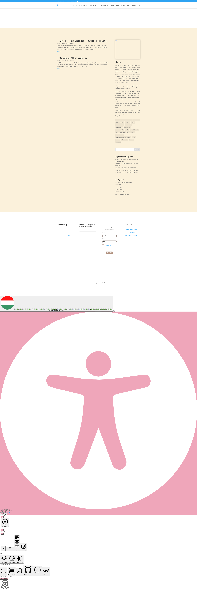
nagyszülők (132, 130)
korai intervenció (119, 125)
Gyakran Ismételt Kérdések (131, 235)
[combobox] (56, 304)
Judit (59, 43)
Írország (118, 139)
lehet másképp (119, 127)
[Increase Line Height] (2, 530)
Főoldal (75, 5)
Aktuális (123, 5)
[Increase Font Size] (2, 513)
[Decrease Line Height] (2, 534)
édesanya (131, 139)
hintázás (122, 122)
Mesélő (117, 184)
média (127, 130)
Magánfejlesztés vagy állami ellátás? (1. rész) (126, 172)
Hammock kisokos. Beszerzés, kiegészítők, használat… (82, 40)
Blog (117, 5)
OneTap (8, 512)
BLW (131, 120)
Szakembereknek (104, 5)
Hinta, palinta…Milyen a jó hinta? (72, 57)
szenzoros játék (130, 132)
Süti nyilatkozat (131, 232)
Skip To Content (4, 576)
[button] (114, 311)
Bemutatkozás (83, 5)
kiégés (133, 122)
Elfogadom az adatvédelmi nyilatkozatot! (108, 247)
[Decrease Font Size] (2, 517)
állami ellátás (124, 139)
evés (117, 122)
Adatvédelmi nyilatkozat (131, 229)
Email (103, 233)
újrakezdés (118, 142)
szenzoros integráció (120, 132)
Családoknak (92, 5)
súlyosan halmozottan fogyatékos (123, 137)
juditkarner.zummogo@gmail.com (65, 235)
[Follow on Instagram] (67, 230)
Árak (128, 5)
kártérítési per (128, 125)
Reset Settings (4, 578)
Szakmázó (71, 60)
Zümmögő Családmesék (121, 194)
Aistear (126, 120)
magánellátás (127, 127)
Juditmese (128, 122)
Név (103, 238)
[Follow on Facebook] (64, 230)
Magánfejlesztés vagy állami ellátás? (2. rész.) (126, 170)
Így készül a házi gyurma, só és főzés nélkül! (126, 167)
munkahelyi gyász (120, 130)
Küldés (109, 253)
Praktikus (72, 43)
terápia (134, 137)
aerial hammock (119, 120)
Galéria (112, 5)
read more (59, 51)
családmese (136, 120)
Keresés (137, 149)
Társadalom (118, 191)
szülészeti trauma (120, 134)
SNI (137, 130)
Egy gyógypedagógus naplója (122, 182)
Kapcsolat (134, 5)
